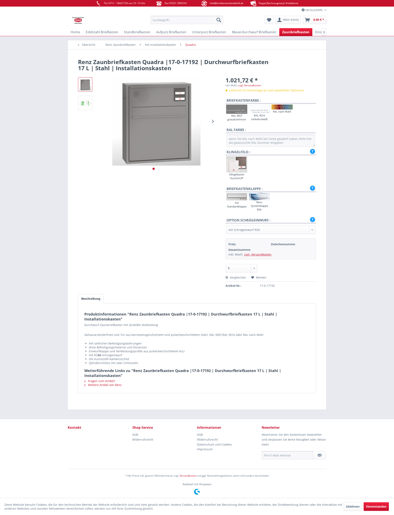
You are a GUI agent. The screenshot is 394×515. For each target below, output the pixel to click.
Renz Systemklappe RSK (259, 205)
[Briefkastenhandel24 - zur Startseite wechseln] (99, 21)
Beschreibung (90, 299)
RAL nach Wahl (282, 111)
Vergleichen (237, 277)
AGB (135, 435)
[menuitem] (187, 20)
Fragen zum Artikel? (101, 381)
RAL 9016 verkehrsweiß (259, 117)
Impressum (205, 449)
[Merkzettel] (269, 20)
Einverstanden (376, 506)
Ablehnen (353, 506)
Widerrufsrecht (142, 439)
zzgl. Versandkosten (249, 85)
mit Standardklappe (236, 204)
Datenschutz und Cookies (214, 444)
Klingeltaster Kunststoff (236, 176)
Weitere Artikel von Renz (104, 385)
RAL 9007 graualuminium (236, 117)
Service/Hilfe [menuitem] (314, 10)
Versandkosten (188, 475)
